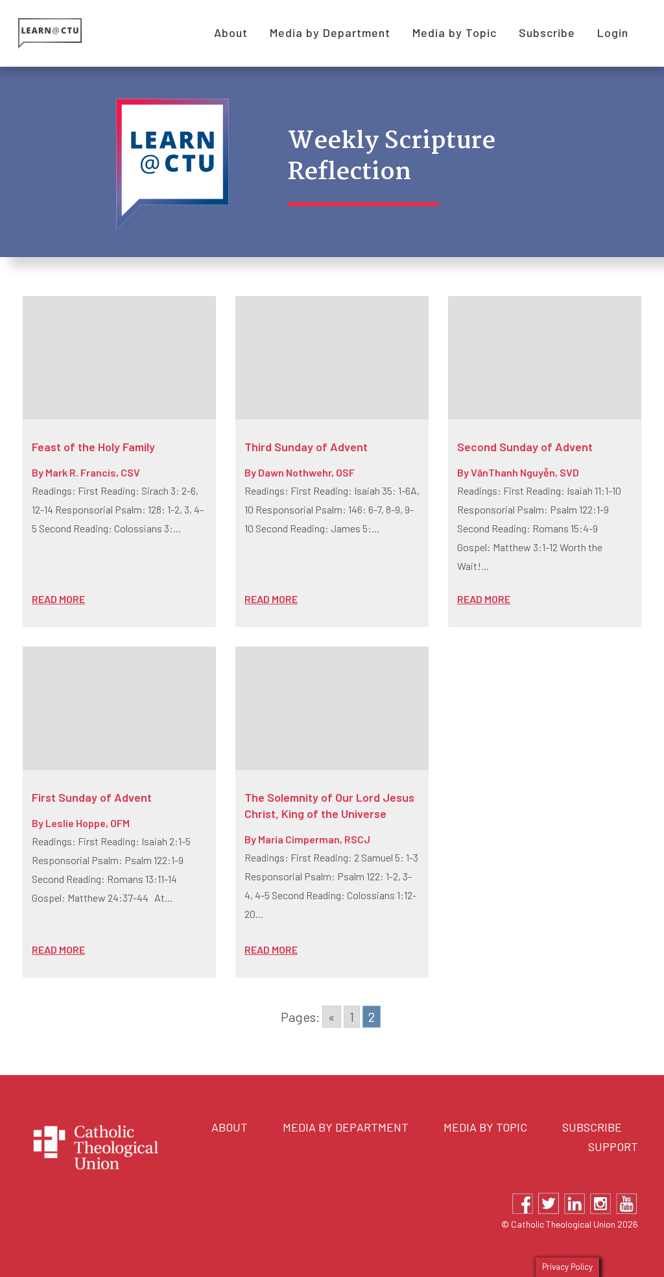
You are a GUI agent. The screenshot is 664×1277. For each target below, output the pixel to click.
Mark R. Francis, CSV (92, 472)
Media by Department (346, 1127)
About (229, 1127)
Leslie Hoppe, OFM (87, 823)
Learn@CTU (64, 33)
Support (613, 1146)
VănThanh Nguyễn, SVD (525, 472)
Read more (58, 599)
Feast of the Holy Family (93, 447)
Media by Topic (485, 1127)
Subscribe (592, 1127)
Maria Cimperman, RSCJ (314, 839)
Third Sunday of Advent (306, 447)
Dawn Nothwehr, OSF (306, 472)
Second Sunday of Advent (525, 447)
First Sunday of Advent (92, 797)
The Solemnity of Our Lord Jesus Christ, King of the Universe (329, 805)
